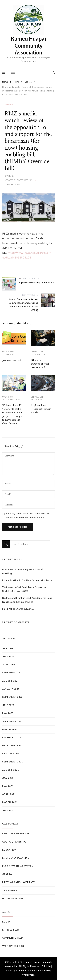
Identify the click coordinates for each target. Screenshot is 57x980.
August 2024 (10, 680)
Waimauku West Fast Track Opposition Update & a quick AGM (24, 589)
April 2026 (9, 664)
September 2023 (12, 697)
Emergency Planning (15, 858)
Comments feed (12, 937)
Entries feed (10, 929)
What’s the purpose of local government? (40, 364)
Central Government (16, 833)
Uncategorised (12, 898)
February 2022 (11, 737)
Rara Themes (29, 970)
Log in (6, 921)
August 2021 (10, 770)
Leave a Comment (13, 184)
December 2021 (11, 745)
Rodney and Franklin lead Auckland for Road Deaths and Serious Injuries (27, 600)
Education (9, 849)
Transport (10, 890)
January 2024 (10, 689)
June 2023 (8, 705)
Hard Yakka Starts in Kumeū (18, 609)
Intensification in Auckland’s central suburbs (27, 580)
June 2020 (8, 810)
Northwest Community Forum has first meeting (24, 571)
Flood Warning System (17, 866)
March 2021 (9, 802)
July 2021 (8, 778)
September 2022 (12, 721)
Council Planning (14, 841)
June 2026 (8, 656)
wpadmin (11, 176)
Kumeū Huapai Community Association (28, 45)
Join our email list (11, 360)
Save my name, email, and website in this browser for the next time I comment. (28, 515)
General (9, 104)
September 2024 (12, 672)
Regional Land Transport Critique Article (41, 409)
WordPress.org (13, 946)
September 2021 (12, 761)
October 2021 (11, 753)
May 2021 (7, 786)
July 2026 (8, 648)
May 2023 (7, 713)
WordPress (28, 975)
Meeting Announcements (19, 882)
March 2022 (9, 729)
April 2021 (9, 794)
